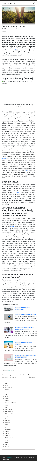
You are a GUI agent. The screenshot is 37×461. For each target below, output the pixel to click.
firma (26, 170)
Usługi (6, 442)
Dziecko (6, 389)
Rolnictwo (7, 422)
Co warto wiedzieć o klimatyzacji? (25, 314)
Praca (6, 416)
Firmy (16, 50)
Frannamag (10, 457)
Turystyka (7, 435)
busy (17, 192)
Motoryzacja (8, 409)
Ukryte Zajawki (8, 437)
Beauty (6, 383)
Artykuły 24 (8, 4)
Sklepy (6, 424)
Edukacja (7, 392)
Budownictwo (8, 387)
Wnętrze (6, 444)
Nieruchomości (8, 411)
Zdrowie (6, 446)
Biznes (6, 385)
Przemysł (7, 420)
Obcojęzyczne (8, 413)
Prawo (6, 418)
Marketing (7, 400)
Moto (5, 407)
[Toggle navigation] (33, 3)
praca (12, 226)
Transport (7, 431)
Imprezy (10, 370)
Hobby (6, 394)
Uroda (6, 440)
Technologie (7, 429)
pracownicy (5, 158)
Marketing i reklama (10, 403)
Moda (6, 405)
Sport (6, 427)
